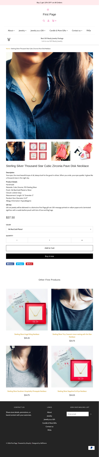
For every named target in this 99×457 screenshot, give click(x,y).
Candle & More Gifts (49, 423)
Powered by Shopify (24, 443)
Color (8, 225)
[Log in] (48, 21)
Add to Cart (49, 248)
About (49, 412)
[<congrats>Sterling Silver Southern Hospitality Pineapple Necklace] (27, 366)
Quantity (9, 236)
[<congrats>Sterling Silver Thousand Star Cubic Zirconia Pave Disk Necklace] (15, 151)
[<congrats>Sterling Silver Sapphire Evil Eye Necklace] (72, 366)
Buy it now (49, 256)
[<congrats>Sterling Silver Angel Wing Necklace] (27, 309)
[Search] (44, 21)
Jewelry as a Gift (49, 419)
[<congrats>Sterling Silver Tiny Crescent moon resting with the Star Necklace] (72, 309)
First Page (49, 14)
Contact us (49, 426)
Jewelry (49, 416)
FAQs (89, 30)
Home (8, 48)
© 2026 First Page (11, 443)
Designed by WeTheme (39, 443)
